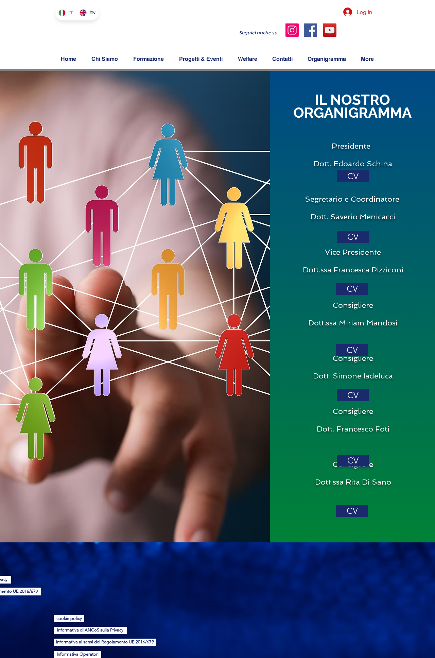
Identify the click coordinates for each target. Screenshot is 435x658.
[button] (353, 237)
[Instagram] (292, 30)
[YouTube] (329, 30)
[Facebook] (310, 30)
